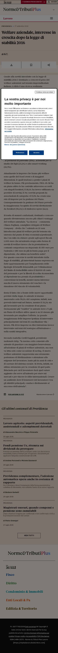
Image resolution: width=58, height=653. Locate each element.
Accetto (36, 152)
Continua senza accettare (44, 92)
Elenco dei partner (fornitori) (14, 144)
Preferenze (20, 152)
